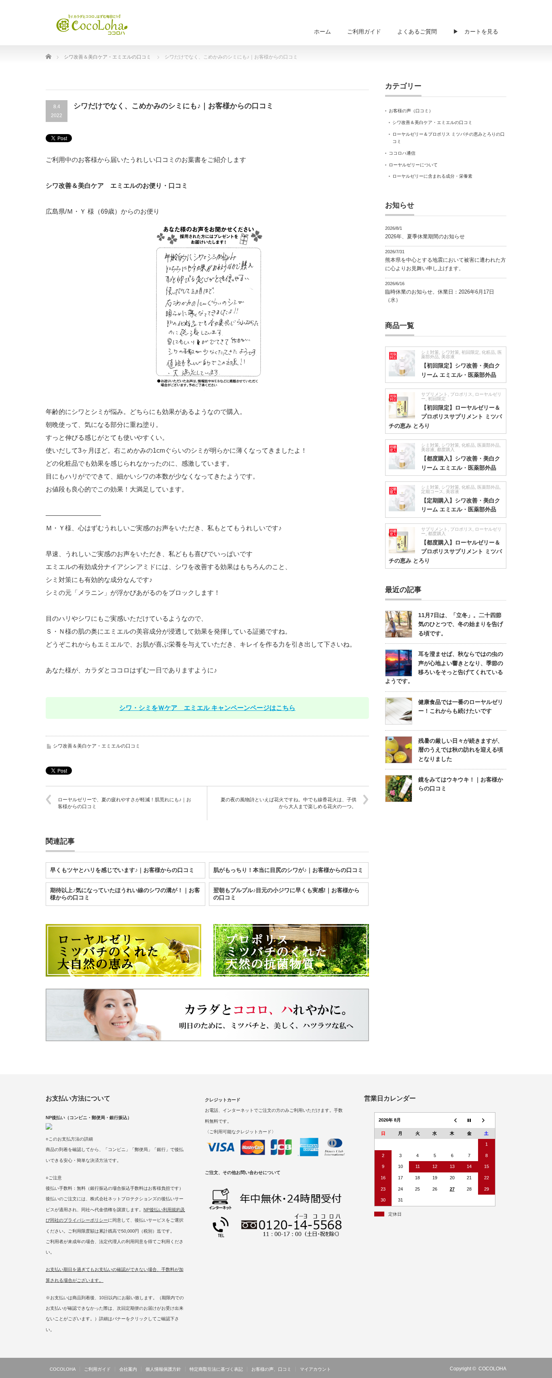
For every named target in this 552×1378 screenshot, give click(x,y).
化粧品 (488, 352)
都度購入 (446, 449)
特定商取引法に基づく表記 (216, 1369)
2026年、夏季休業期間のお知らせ (425, 236)
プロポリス (461, 394)
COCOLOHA (63, 1369)
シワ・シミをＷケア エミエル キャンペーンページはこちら (207, 707)
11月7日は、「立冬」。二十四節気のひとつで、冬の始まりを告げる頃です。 (460, 624)
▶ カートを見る (475, 31)
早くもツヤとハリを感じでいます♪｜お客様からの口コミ (122, 870)
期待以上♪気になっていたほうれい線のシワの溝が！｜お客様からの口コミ (125, 894)
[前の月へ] (452, 1120)
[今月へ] (469, 1120)
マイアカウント (315, 1369)
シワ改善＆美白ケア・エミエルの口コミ (96, 746)
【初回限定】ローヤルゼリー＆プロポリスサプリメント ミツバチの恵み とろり (445, 416)
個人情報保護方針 (163, 1369)
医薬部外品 (488, 445)
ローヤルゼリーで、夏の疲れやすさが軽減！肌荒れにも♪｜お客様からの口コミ (124, 803)
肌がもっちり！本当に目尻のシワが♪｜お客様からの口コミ (288, 870)
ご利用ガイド (364, 31)
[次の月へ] (486, 1120)
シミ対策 (430, 352)
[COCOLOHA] (92, 24)
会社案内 (128, 1369)
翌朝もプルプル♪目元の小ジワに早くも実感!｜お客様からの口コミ (286, 894)
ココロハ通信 (402, 153)
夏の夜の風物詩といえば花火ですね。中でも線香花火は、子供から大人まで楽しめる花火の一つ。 (288, 803)
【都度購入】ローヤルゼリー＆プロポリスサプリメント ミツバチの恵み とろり (445, 551)
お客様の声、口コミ (271, 1369)
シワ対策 (450, 352)
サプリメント (434, 394)
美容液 (448, 356)
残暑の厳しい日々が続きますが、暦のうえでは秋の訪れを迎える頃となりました (460, 749)
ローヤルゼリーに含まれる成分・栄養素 (432, 176)
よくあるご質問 (417, 31)
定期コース (432, 491)
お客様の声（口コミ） (411, 110)
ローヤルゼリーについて (413, 164)
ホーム (322, 31)
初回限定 (470, 352)
